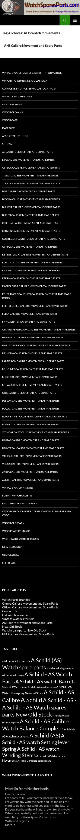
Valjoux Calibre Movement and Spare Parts (31, 456)
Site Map (7, 143)
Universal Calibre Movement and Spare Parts (33, 448)
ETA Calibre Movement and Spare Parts (28, 159)
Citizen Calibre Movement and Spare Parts (31, 230)
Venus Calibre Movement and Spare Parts (30, 464)
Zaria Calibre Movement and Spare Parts (30, 471)
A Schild (31, 699)
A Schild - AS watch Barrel (44, 681)
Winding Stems (12, 104)
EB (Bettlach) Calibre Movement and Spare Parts (35, 254)
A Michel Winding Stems (59, 668)
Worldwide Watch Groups (20, 538)
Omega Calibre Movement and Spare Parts (31, 167)
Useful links (10, 554)
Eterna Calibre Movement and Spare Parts (31, 278)
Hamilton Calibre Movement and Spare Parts (32, 337)
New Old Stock (12, 546)
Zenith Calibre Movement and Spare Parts (30, 479)
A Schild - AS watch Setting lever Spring (36, 742)
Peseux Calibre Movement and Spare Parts (31, 400)
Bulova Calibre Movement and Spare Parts (31, 207)
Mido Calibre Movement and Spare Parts (29, 377)
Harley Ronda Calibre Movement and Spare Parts (36, 345)
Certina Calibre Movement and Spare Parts (31, 223)
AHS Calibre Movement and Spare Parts (33, 45)
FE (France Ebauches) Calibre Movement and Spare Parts (36, 296)
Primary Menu (75, 20)
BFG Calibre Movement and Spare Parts (28, 191)
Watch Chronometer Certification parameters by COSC (36, 513)
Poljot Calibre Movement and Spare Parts (31, 408)
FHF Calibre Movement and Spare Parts (28, 321)
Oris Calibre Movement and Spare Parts (29, 392)
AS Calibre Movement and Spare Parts (27, 151)
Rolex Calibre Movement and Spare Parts (30, 424)
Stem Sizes (9, 562)
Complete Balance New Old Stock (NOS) (29, 88)
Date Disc (8, 128)
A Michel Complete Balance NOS (34, 760)
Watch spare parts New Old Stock (24, 80)
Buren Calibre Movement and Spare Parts (30, 215)
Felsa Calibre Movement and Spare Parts (29, 313)
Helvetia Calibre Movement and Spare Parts (32, 353)
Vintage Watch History (17, 487)
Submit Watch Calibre (17, 495)
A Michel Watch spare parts (16, 661)
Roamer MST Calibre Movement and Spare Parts (34, 416)
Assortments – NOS (15, 136)
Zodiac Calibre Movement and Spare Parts (31, 183)
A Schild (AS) (44, 735)
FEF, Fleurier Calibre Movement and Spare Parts (34, 305)
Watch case (9, 120)
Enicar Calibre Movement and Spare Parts (31, 270)
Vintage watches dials (17, 96)
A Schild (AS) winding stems (42, 687)
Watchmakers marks (16, 531)
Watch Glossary (13, 523)
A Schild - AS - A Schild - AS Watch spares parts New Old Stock (39, 707)
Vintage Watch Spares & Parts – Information (32, 72)
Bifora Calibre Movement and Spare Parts (31, 199)
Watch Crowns (12, 112)
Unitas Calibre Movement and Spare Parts (30, 440)
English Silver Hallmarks (19, 503)
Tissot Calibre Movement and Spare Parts (30, 175)
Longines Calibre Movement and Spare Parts (32, 369)
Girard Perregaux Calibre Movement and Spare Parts (39, 329)
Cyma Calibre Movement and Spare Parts (30, 246)
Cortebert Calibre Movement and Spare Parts (33, 238)
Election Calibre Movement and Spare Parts (32, 262)
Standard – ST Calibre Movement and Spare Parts (35, 432)
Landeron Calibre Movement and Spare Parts (33, 361)
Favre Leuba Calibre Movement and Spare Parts (34, 286)
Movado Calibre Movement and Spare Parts (32, 384)
